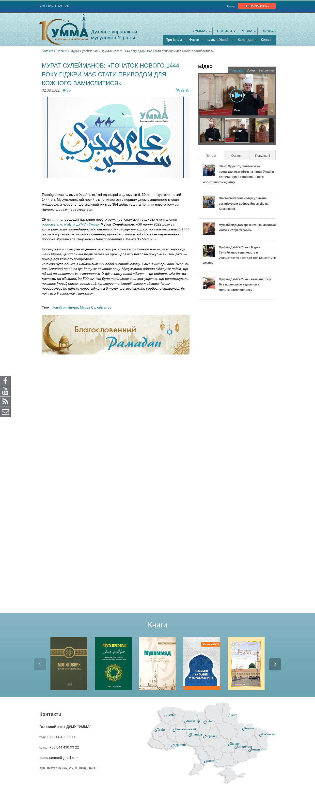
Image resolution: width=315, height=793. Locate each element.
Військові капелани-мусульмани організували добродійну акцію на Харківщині (243, 204)
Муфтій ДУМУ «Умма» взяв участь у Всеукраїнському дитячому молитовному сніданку (245, 285)
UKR (42, 5)
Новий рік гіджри (65, 307)
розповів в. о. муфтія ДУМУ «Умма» (71, 224)
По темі (214, 155)
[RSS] (5, 401)
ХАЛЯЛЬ (269, 31)
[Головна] (64, 29)
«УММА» (200, 31)
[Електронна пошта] (5, 412)
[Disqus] (115, 422)
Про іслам (174, 40)
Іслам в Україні (218, 40)
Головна (47, 51)
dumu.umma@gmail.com (59, 758)
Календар (245, 40)
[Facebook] (5, 381)
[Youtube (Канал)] (5, 391)
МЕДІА (247, 31)
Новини (224, 31)
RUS (60, 5)
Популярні (262, 155)
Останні (236, 155)
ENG (51, 5)
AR (67, 5)
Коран (266, 40)
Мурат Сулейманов (95, 307)
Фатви (194, 40)
